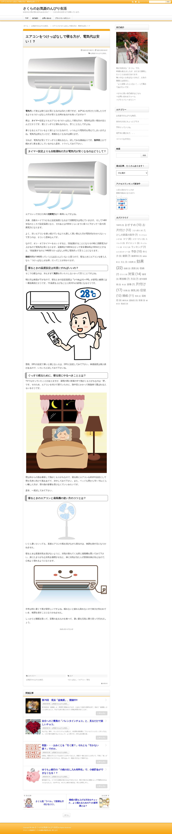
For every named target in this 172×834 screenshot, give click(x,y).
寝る (88, 680)
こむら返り (137, 230)
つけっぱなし (72, 680)
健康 (126, 256)
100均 (120, 225)
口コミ (123, 274)
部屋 (142, 300)
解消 (125, 300)
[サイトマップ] (139, 2)
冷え (124, 262)
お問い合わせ (46, 18)
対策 (134, 274)
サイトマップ (144, 2)
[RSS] (133, 2)
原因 (135, 268)
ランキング (138, 247)
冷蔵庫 (132, 262)
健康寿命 (136, 256)
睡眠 (128, 295)
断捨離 (124, 278)
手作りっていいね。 (124, 127)
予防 (136, 251)
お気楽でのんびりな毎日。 (99, 53)
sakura (105, 683)
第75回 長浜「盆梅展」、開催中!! (59, 700)
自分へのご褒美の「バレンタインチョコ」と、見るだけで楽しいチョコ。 (72, 723)
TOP (26, 18)
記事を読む (101, 713)
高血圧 (124, 304)
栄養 (131, 284)
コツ (127, 238)
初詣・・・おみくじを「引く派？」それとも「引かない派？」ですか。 (70, 747)
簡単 (138, 296)
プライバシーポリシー (62, 18)
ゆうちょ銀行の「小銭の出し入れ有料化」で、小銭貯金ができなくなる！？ (72, 771)
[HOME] (136, 2)
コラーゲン (138, 239)
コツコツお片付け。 (124, 139)
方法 (134, 278)
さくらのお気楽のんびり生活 (45, 8)
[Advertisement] (66, 648)
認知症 (133, 300)
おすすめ (133, 224)
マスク (126, 247)
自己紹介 (35, 18)
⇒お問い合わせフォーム (126, 96)
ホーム (66, 815)
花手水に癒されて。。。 (126, 133)
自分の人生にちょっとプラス (127, 121)
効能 (127, 268)
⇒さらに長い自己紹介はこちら (128, 93)
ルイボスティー (123, 252)
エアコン (82, 680)
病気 (135, 290)
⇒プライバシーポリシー (126, 100)
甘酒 (126, 290)
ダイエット (133, 243)
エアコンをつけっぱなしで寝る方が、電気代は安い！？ (62, 39)
